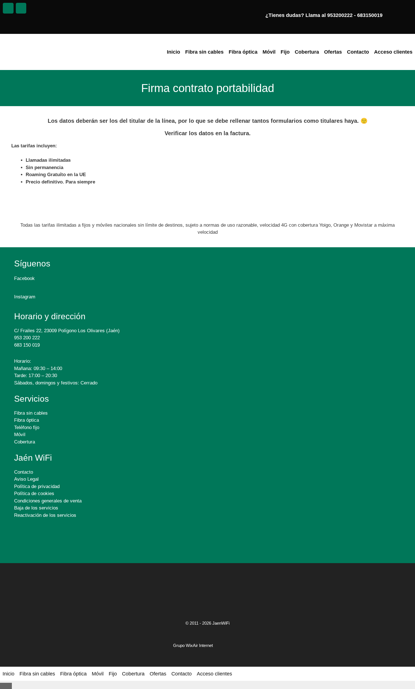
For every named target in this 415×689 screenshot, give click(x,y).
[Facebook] (8, 8)
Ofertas (333, 52)
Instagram (26, 296)
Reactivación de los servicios (45, 515)
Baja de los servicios (36, 508)
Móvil (269, 52)
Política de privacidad (37, 486)
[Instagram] (21, 8)
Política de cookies (34, 493)
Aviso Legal (26, 479)
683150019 (370, 15)
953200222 (340, 15)
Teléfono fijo (26, 427)
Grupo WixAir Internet (193, 645)
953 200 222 (27, 337)
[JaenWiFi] (39, 52)
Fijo (285, 52)
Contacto (358, 52)
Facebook (26, 278)
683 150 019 (27, 345)
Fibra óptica (243, 52)
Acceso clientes (393, 52)
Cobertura (307, 52)
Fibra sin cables (204, 52)
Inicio (173, 52)
